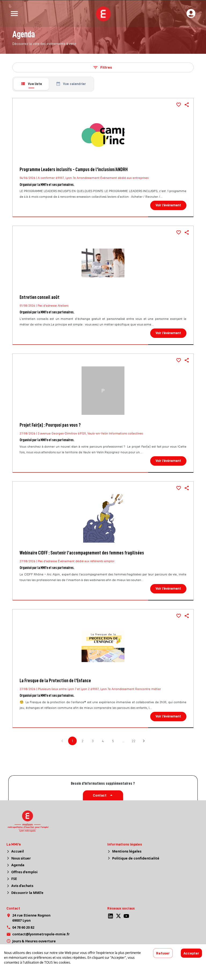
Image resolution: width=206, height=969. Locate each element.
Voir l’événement (168, 205)
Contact (99, 795)
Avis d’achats (22, 885)
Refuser (163, 953)
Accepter (191, 953)
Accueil (17, 851)
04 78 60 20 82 (23, 927)
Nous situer (21, 858)
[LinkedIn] (110, 916)
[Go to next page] (143, 741)
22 (133, 741)
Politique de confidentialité (135, 858)
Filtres (106, 67)
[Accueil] (103, 13)
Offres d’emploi (24, 871)
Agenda (17, 864)
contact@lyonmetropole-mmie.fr (41, 934)
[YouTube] (126, 916)
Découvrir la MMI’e (27, 892)
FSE (14, 878)
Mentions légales (126, 851)
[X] (118, 915)
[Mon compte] (191, 13)
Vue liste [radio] (35, 84)
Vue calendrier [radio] (74, 84)
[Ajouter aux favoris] (179, 105)
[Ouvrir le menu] (14, 14)
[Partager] (187, 105)
